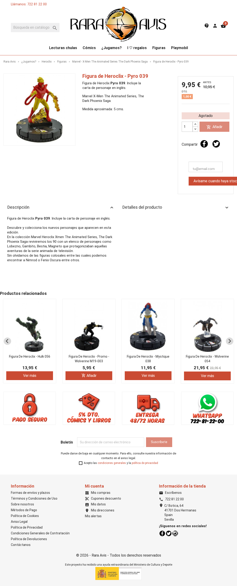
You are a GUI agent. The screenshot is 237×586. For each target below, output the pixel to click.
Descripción (61, 207)
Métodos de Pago (24, 510)
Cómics (89, 48)
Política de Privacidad (27, 527)
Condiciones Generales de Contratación (40, 533)
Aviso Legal (19, 521)
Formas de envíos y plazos (30, 493)
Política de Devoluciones (29, 539)
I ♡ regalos (137, 48)
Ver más (29, 375)
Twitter (169, 533)
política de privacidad (145, 463)
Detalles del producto (176, 207)
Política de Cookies (25, 516)
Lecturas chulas (63, 48)
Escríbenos (170, 493)
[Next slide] (229, 341)
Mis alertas (93, 516)
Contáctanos (21, 545)
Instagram (175, 533)
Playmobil (179, 48)
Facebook (162, 533)
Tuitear (216, 143)
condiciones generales (112, 463)
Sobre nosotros (22, 504)
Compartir (204, 143)
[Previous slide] (7, 341)
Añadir (214, 127)
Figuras (158, 48)
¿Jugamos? (111, 48)
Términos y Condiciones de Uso (34, 498)
